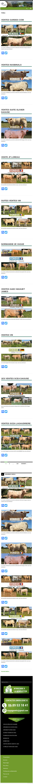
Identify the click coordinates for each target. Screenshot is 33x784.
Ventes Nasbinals (11, 65)
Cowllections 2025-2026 (10, 746)
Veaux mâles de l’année (10, 724)
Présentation (6, 757)
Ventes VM (7, 335)
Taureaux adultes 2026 (10, 735)
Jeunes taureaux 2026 (9, 732)
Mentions (5, 768)
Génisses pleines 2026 (9, 730)
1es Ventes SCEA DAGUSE (15, 378)
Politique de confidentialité (10, 771)
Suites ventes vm (11, 200)
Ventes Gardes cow (12, 20)
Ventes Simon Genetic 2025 (11, 743)
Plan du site (6, 774)
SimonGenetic (3, 3)
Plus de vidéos (5, 671)
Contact (5, 776)
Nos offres (5, 765)
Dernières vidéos (10, 474)
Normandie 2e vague (12, 244)
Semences (6, 738)
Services (5, 760)
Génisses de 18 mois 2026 (10, 727)
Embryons (6, 741)
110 (17, 463)
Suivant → (24, 463)
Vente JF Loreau (10, 157)
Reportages (6, 762)
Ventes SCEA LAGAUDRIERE (16, 423)
